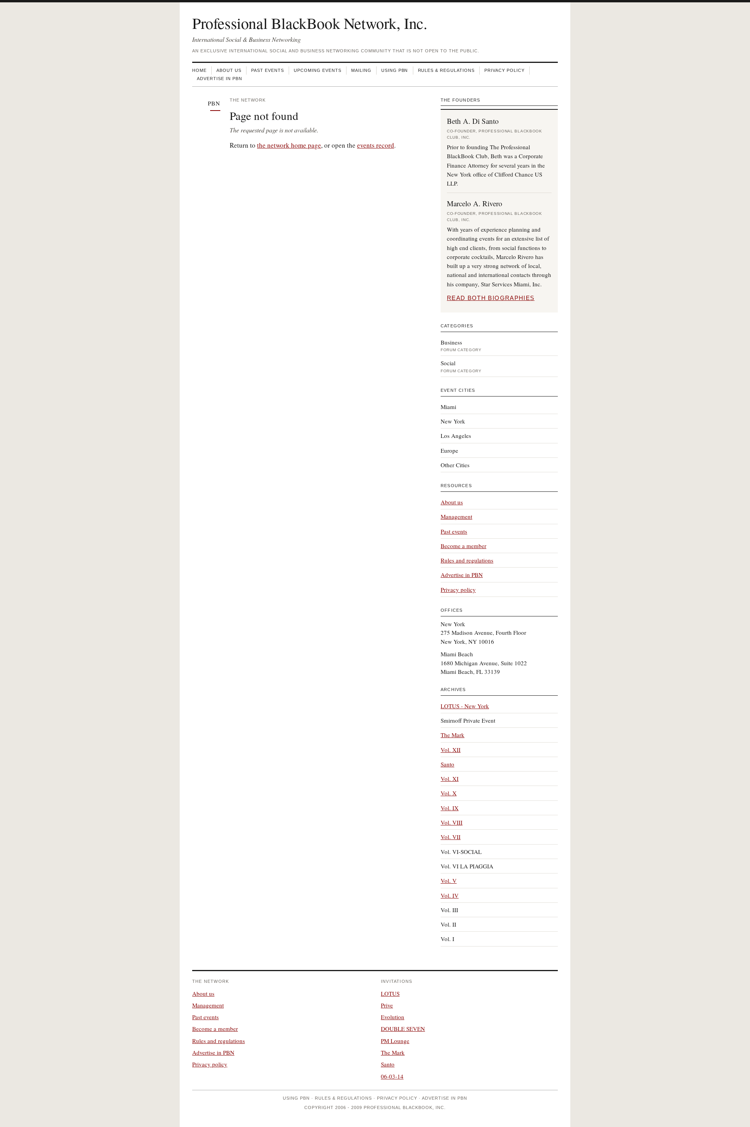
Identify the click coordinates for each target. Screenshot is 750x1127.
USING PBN (394, 70)
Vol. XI (450, 778)
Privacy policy (458, 589)
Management (456, 516)
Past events (454, 531)
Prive (387, 1005)
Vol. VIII (451, 822)
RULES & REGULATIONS (446, 70)
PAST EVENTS (267, 70)
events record (375, 145)
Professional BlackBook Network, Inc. (309, 23)
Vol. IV (450, 895)
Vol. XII (451, 750)
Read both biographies (490, 298)
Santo (447, 764)
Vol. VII (451, 837)
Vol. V (449, 880)
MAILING (361, 70)
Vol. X (449, 793)
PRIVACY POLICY (504, 70)
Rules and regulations (467, 560)
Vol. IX (450, 808)
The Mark (452, 735)
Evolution (392, 1017)
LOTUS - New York (465, 706)
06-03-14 (392, 1076)
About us (452, 502)
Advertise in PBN (462, 575)
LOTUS (390, 993)
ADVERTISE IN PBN (219, 78)
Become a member (463, 546)
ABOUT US (228, 70)
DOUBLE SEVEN (403, 1028)
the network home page (289, 145)
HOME (199, 70)
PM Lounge (395, 1041)
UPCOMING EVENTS (317, 70)
